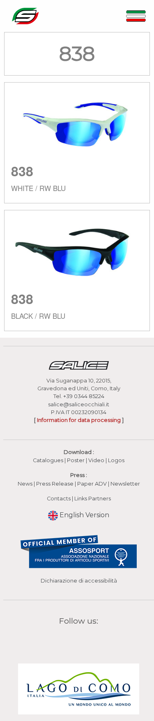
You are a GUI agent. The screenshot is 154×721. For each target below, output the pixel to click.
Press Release (55, 484)
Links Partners (92, 498)
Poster (76, 460)
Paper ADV (92, 484)
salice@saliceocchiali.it (78, 404)
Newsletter (125, 484)
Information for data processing (79, 420)
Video (97, 460)
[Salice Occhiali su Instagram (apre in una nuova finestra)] (73, 640)
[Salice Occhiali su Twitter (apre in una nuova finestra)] (94, 640)
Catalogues (48, 460)
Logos (116, 460)
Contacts (59, 498)
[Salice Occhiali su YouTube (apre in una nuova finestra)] (84, 640)
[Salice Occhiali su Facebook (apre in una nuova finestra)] (62, 640)
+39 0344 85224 (83, 396)
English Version (83, 515)
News (25, 484)
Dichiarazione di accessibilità (79, 581)
